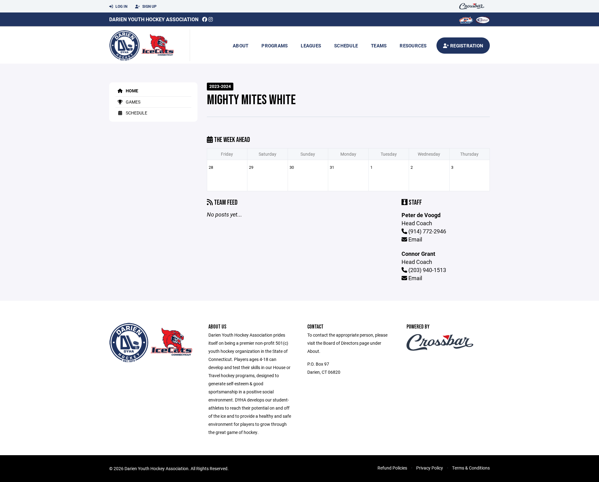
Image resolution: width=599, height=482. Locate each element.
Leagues (311, 45)
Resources (413, 45)
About (240, 45)
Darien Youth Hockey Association (153, 19)
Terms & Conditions (471, 468)
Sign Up (149, 6)
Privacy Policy (429, 468)
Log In (120, 6)
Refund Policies (392, 468)
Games (132, 102)
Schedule (346, 45)
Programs (274, 45)
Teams (379, 45)
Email (414, 239)
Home (131, 91)
